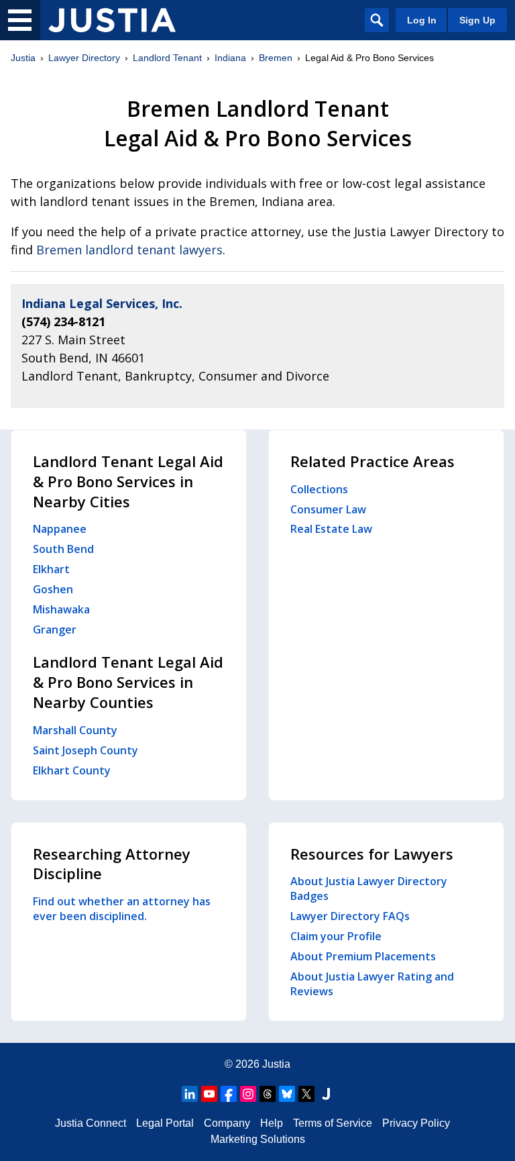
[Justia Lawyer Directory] (112, 20)
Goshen (53, 589)
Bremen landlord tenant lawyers (129, 250)
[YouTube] (209, 1094)
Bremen (275, 57)
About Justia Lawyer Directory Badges (368, 888)
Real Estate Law (331, 528)
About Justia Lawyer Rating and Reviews (372, 984)
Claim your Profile (336, 936)
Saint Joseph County (85, 750)
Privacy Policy (416, 1123)
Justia (23, 57)
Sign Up (477, 20)
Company (227, 1123)
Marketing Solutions (258, 1139)
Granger (54, 629)
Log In (422, 20)
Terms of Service (332, 1123)
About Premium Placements (363, 956)
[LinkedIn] (190, 1094)
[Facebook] (229, 1094)
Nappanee (60, 528)
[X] (306, 1094)
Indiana (230, 57)
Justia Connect (90, 1123)
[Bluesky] (287, 1094)
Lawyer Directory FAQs (350, 916)
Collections (319, 489)
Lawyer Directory (84, 57)
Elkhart (51, 569)
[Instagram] (248, 1094)
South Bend (63, 549)
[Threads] (268, 1094)
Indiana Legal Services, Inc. (101, 303)
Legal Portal (165, 1123)
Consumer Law (328, 509)
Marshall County (75, 730)
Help (271, 1123)
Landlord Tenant (167, 57)
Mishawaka (61, 609)
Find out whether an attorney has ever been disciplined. (122, 908)
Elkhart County (72, 770)
